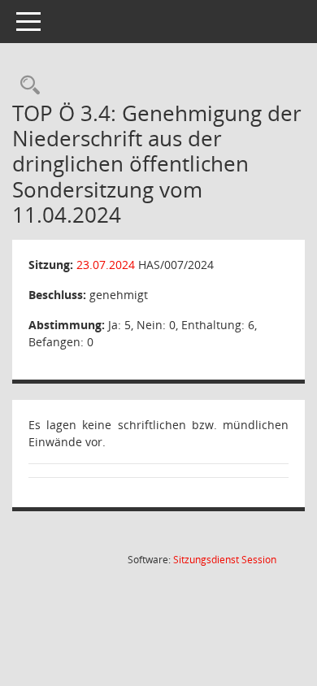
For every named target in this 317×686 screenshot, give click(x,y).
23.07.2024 (105, 264)
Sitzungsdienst (224, 560)
